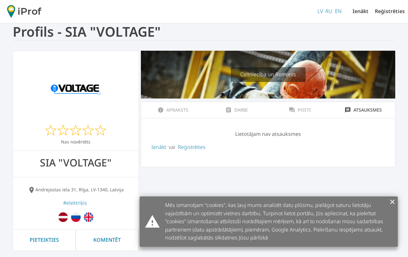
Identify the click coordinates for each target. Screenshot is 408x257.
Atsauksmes (363, 110)
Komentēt (107, 239)
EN (338, 11)
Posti (300, 110)
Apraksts (172, 110)
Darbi (236, 110)
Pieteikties (44, 239)
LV (320, 11)
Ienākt (360, 11)
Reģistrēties (390, 11)
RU (328, 11)
